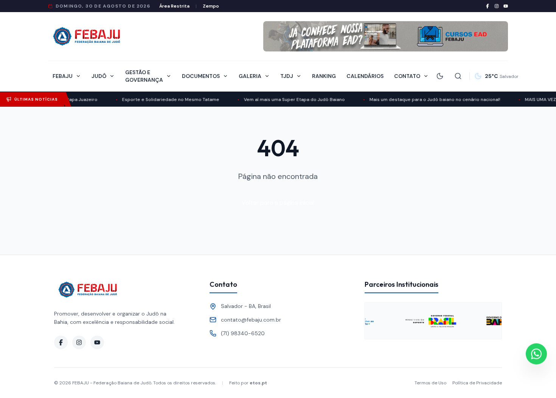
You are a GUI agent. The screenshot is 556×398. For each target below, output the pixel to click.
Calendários (365, 76)
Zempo (211, 6)
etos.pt (258, 383)
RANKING (324, 76)
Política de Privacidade (477, 383)
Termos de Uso (430, 383)
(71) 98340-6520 (243, 333)
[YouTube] (505, 6)
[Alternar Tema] (440, 76)
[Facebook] (487, 6)
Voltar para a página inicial (278, 203)
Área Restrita (174, 6)
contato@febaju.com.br (251, 319)
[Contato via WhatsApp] (536, 354)
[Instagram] (496, 6)
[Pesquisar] (458, 76)
